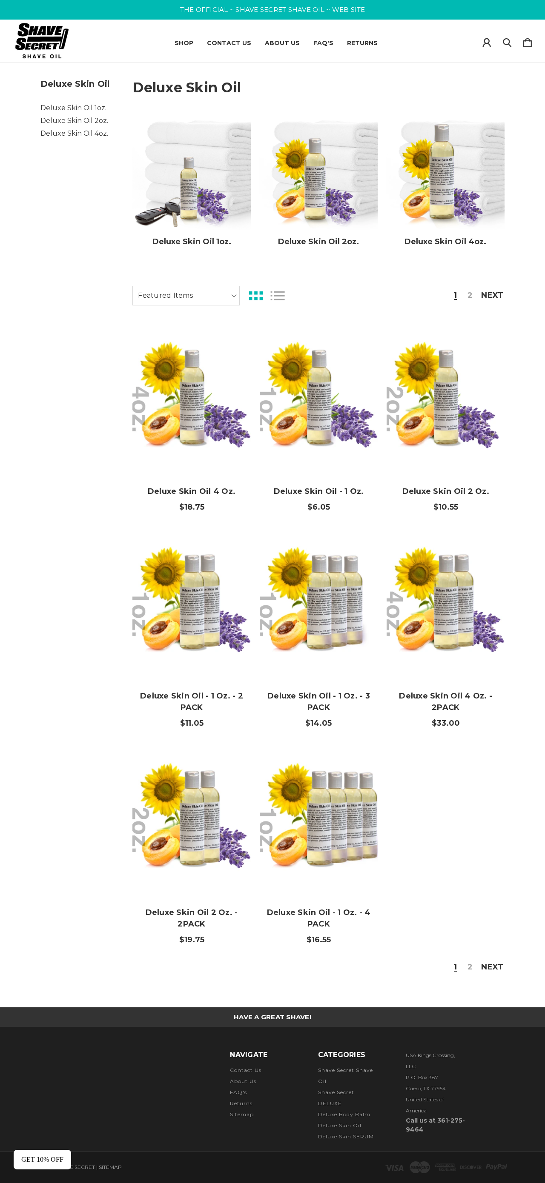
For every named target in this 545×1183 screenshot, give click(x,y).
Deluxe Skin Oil (339, 1125)
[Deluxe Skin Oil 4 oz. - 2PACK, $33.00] (446, 604)
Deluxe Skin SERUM (346, 1136)
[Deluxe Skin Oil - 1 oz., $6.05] (319, 400)
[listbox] (186, 295)
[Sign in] (486, 40)
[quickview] (233, 362)
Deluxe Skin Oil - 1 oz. (319, 491)
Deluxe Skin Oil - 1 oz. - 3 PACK (318, 701)
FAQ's (323, 43)
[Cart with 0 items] (527, 40)
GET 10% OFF (42, 1159)
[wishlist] (233, 339)
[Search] (507, 40)
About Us (282, 43)
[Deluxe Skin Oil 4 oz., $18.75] (191, 400)
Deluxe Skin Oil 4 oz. (191, 491)
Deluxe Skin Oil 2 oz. (445, 491)
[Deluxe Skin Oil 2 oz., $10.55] (446, 400)
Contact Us (229, 43)
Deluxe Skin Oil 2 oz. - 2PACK (192, 918)
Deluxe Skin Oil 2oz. (74, 121)
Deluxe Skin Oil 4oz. (74, 133)
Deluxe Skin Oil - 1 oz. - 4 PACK (319, 918)
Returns (362, 43)
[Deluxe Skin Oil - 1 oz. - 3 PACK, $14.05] (319, 604)
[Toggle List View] (277, 295)
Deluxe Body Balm (344, 1114)
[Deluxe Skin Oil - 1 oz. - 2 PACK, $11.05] (191, 604)
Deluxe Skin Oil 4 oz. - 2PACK (445, 701)
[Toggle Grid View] (256, 295)
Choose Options (192, 451)
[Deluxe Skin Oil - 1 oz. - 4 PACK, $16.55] (319, 820)
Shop (184, 43)
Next (492, 295)
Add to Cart (191, 656)
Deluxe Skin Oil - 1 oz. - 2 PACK (191, 701)
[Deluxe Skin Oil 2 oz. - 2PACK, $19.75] (191, 820)
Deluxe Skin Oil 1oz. (73, 108)
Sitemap (242, 1114)
